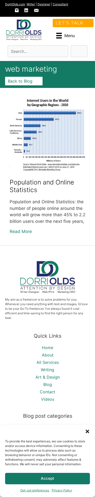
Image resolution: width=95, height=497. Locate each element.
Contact (47, 391)
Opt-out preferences (34, 490)
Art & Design (47, 377)
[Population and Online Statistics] (48, 170)
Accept (47, 478)
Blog (47, 384)
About (47, 355)
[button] (87, 431)
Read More (21, 231)
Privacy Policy (62, 490)
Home (47, 347)
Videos (47, 399)
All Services (47, 362)
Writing (47, 369)
